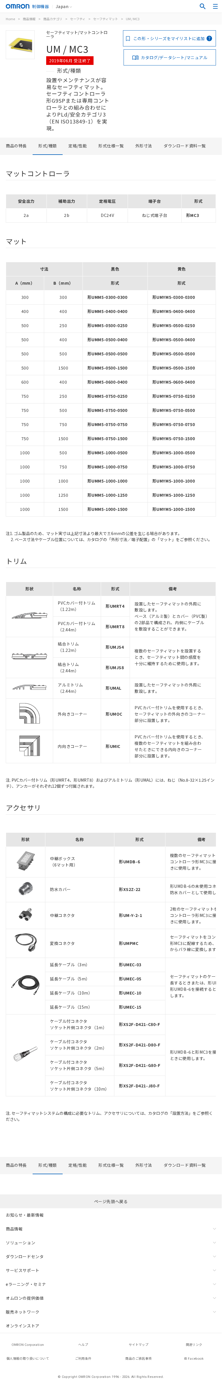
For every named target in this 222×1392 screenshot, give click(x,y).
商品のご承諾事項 (138, 1358)
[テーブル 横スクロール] (111, 830)
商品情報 (29, 18)
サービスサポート (23, 1270)
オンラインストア (23, 1326)
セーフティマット (105, 18)
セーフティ (77, 18)
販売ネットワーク (23, 1312)
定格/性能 (77, 146)
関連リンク (194, 1344)
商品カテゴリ (52, 18)
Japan (62, 6)
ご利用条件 (83, 1358)
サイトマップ (138, 1344)
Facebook (196, 1358)
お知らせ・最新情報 (25, 1215)
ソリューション (20, 1242)
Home (10, 18)
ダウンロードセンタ (25, 1256)
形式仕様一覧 (111, 146)
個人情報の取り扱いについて (27, 1358)
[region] (111, 208)
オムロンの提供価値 (25, 1298)
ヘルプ (83, 1344)
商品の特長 (16, 146)
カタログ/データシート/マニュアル (174, 57)
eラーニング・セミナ (26, 1284)
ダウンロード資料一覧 (185, 146)
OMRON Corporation (28, 1344)
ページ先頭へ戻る (111, 1201)
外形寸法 (143, 146)
